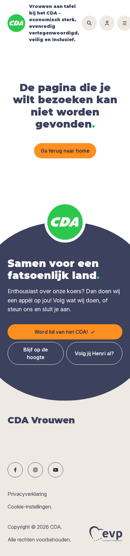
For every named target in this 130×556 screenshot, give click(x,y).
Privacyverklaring (27, 494)
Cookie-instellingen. (30, 506)
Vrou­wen (41, 420)
